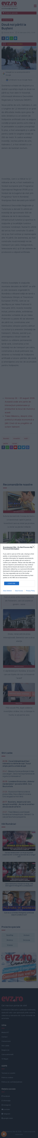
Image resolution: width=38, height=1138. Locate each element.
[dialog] (19, 569)
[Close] (34, 547)
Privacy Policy (30, 590)
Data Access (19, 590)
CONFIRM (11, 583)
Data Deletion (7, 590)
